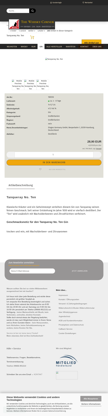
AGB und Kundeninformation (70, 321)
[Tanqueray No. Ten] (54, 59)
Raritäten (70, 46)
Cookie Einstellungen (67, 333)
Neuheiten (12, 46)
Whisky (24, 46)
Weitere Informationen (90, 404)
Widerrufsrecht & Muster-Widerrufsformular (77, 308)
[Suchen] (32, 11)
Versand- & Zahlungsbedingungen (73, 304)
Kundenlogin (57, 3)
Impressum (63, 295)
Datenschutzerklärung (57, 411)
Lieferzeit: (11, 101)
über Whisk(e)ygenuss (68, 312)
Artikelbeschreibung (21, 185)
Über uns (96, 46)
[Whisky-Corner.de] (32, 24)
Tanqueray (86, 207)
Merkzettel (88, 3)
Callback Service (65, 329)
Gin (41, 46)
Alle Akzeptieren (91, 399)
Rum (33, 46)
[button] (10, 155)
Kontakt (84, 46)
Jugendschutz (64, 316)
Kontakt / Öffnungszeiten (69, 299)
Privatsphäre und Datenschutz (71, 325)
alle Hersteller (54, 46)
